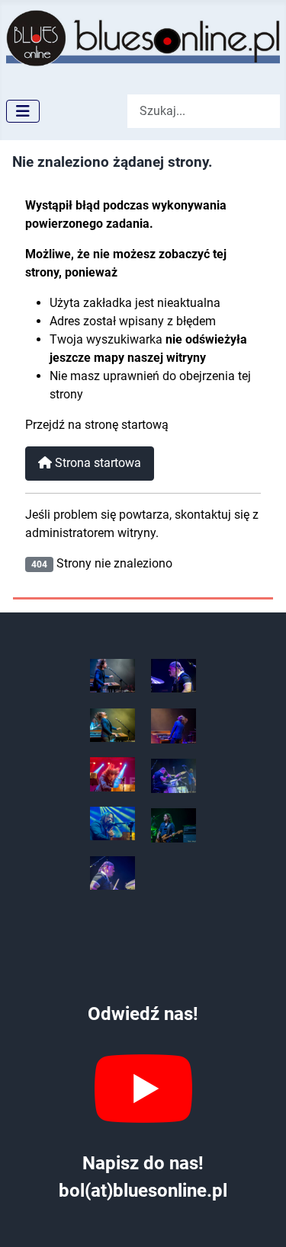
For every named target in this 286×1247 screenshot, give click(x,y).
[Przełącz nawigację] (23, 111)
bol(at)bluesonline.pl (143, 1190)
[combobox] (203, 110)
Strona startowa (96, 463)
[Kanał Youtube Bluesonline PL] (143, 1088)
